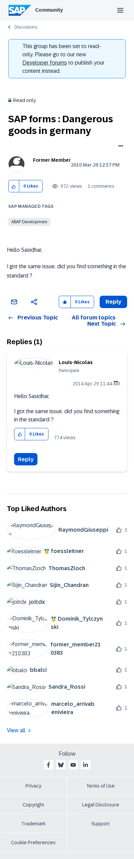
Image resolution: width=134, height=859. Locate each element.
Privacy (33, 786)
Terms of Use (100, 786)
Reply (26, 459)
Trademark (33, 823)
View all (16, 730)
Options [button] (119, 146)
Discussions (25, 27)
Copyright (33, 804)
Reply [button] (113, 302)
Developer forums (44, 63)
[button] (14, 186)
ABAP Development (29, 221)
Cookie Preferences (33, 842)
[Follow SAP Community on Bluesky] (61, 765)
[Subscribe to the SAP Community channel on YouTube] (73, 765)
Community (49, 10)
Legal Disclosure (100, 804)
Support (100, 823)
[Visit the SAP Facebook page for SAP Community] (48, 765)
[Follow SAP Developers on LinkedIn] (85, 765)
